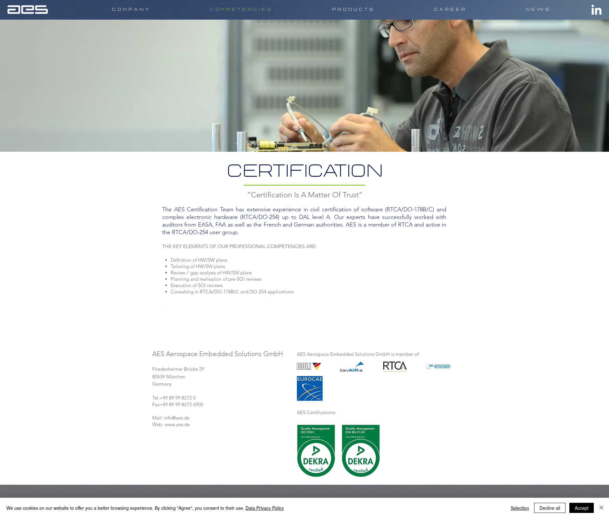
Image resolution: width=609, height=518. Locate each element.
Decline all (550, 508)
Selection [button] (520, 508)
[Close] (601, 508)
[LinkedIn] (596, 10)
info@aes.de (176, 418)
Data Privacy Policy (265, 508)
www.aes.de (177, 424)
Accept (581, 508)
